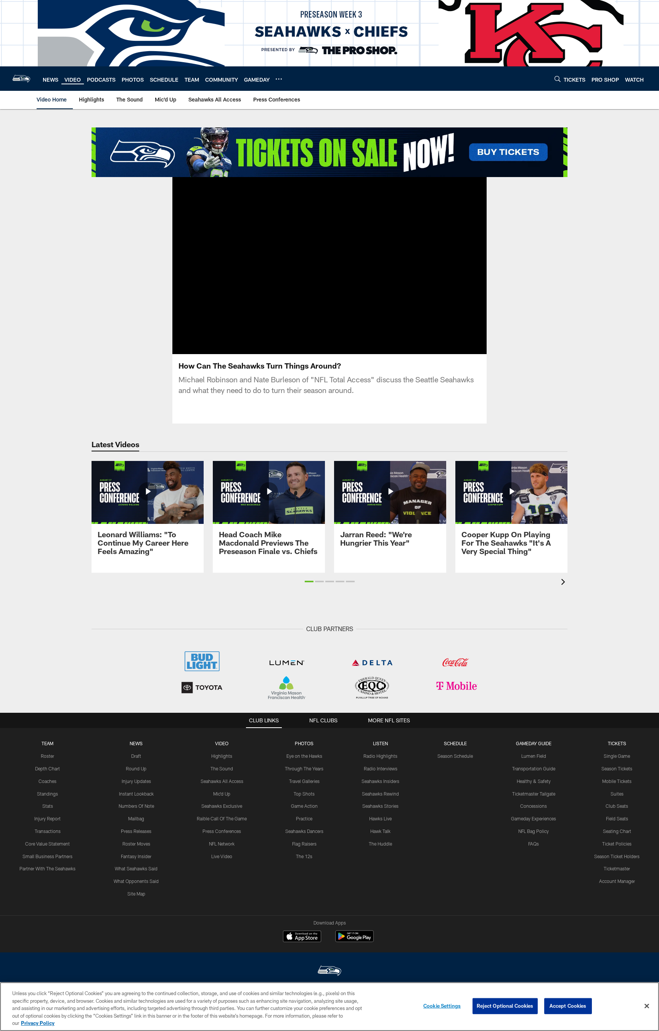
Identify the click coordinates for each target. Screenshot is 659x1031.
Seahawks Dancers (304, 831)
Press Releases (136, 831)
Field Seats (617, 818)
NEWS (136, 743)
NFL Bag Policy (533, 831)
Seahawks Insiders (380, 781)
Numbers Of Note (136, 806)
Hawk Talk (380, 831)
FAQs (533, 843)
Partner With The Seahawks (47, 868)
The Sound (222, 768)
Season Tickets (616, 768)
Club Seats (617, 806)
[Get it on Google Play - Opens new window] (354, 940)
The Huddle (380, 843)
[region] (329, 1006)
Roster (47, 756)
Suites (617, 793)
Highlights (221, 756)
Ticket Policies (617, 843)
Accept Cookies (568, 1006)
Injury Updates (136, 781)
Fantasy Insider (136, 856)
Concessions (533, 806)
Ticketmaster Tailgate (533, 793)
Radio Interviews (380, 768)
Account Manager (617, 881)
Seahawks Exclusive (221, 806)
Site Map (136, 893)
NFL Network (222, 843)
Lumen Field (533, 756)
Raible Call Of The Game (222, 818)
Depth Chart (47, 768)
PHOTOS (304, 743)
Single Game (617, 756)
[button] (329, 265)
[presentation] (564, 583)
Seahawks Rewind (380, 793)
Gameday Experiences (533, 818)
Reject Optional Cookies (505, 1006)
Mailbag (136, 818)
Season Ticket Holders (617, 856)
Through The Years (304, 768)
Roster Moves (136, 843)
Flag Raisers (304, 843)
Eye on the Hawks (304, 756)
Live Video (221, 856)
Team (47, 743)
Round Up (136, 768)
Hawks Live (380, 818)
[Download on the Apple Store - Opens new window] (302, 937)
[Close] (646, 1006)
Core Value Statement (47, 843)
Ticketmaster (617, 868)
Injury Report (47, 818)
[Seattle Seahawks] (329, 972)
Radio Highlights (380, 756)
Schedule (455, 743)
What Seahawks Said (136, 868)
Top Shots (304, 793)
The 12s (304, 856)
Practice (304, 818)
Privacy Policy (38, 1023)
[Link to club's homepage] (21, 78)
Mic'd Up (221, 793)
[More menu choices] (279, 79)
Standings (47, 793)
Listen (380, 743)
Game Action (304, 806)
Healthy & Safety (534, 781)
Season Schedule (455, 756)
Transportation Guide (533, 768)
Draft (136, 756)
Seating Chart (617, 831)
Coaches (47, 781)
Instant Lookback (136, 793)
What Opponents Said (136, 881)
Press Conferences (222, 831)
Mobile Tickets (617, 781)
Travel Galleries (304, 781)
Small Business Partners (47, 856)
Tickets (617, 743)
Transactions (48, 831)
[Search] (558, 79)
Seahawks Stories (380, 806)
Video (221, 743)
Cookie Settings (442, 1006)
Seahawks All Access (222, 781)
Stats (47, 806)
